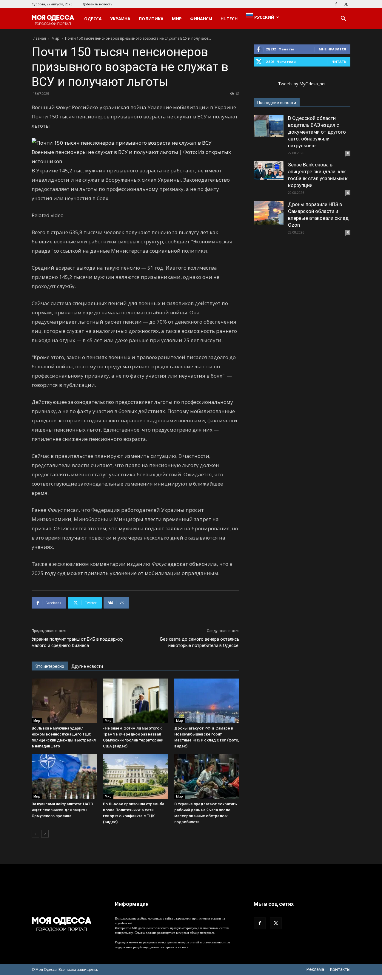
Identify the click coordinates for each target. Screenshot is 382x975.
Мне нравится (332, 49)
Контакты (340, 969)
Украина (120, 18)
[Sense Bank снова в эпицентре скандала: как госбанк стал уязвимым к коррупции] (269, 170)
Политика (151, 18)
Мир (177, 18)
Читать (339, 61)
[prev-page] (35, 834)
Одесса (93, 18)
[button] (343, 19)
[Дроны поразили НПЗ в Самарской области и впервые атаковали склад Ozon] (269, 213)
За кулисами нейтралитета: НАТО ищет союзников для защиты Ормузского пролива (62, 810)
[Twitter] (345, 4)
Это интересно (49, 666)
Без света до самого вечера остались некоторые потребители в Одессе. (199, 642)
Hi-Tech (229, 18)
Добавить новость (98, 4)
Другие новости (87, 666)
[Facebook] (336, 4)
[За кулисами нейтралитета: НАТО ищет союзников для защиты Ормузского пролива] (64, 776)
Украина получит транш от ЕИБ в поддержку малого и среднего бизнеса (77, 642)
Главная (39, 38)
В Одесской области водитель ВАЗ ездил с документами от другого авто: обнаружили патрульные (317, 132)
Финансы (201, 18)
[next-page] (45, 834)
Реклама (315, 969)
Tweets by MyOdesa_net (302, 83)
